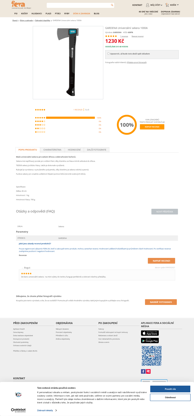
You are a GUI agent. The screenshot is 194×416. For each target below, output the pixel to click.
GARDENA (117, 32)
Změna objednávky (63, 339)
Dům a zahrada (81, 13)
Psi (15, 13)
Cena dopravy (18, 332)
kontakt (137, 5)
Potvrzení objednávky (64, 332)
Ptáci (58, 13)
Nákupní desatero (62, 329)
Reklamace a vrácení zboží (107, 335)
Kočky (24, 13)
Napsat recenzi (138, 36)
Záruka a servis (103, 342)
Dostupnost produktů (21, 339)
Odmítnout (170, 397)
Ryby (66, 13)
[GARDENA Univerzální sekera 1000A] (68, 62)
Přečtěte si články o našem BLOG (25, 351)
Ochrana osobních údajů (22, 345)
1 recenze (124, 36)
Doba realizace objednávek (23, 335)
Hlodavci (37, 13)
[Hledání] (112, 5)
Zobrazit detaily (45, 410)
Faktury (101, 329)
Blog (96, 13)
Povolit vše (170, 389)
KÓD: (125, 32)
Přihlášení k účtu (62, 335)
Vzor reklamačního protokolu (109, 339)
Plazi (48, 13)
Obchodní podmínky (21, 342)
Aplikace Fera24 (19, 329)
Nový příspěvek (164, 211)
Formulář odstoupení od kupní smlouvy (113, 332)
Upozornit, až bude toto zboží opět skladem (130, 53)
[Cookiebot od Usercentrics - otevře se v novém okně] (18, 410)
